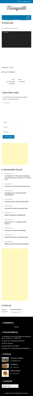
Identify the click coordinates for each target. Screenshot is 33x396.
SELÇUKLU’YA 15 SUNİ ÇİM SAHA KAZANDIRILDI (16, 348)
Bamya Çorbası (15, 371)
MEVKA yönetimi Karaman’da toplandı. (17, 244)
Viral (17, 393)
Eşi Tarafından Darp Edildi (11, 82)
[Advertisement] (15, 154)
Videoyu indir (5, 32)
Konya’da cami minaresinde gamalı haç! (17, 186)
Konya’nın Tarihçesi (7, 343)
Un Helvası (14, 364)
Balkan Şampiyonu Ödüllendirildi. (15, 215)
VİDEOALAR (12, 72)
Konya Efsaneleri (16, 309)
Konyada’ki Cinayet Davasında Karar (16, 208)
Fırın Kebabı (21, 80)
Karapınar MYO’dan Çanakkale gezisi (16, 237)
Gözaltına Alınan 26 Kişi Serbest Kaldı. (17, 201)
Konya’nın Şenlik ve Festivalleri (10, 346)
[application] (16, 39)
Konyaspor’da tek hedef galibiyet (15, 230)
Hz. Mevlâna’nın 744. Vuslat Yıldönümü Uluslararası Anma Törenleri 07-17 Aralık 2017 (18, 177)
